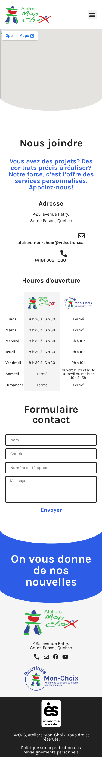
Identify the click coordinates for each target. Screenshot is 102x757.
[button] (92, 14)
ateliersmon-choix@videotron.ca (50, 242)
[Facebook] (55, 657)
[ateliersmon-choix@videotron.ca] (81, 235)
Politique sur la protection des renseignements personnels (51, 750)
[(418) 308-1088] (63, 253)
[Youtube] (65, 657)
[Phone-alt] (36, 657)
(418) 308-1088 (50, 260)
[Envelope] (46, 657)
